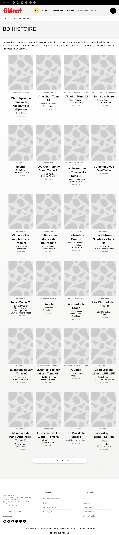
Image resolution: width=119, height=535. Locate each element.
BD (15, 18)
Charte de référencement (68, 528)
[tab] (37, 10)
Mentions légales (46, 528)
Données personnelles (31, 528)
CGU (56, 528)
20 (62, 460)
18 (51, 460)
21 (68, 460)
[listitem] (14, 2)
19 (57, 460)
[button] (83, 2)
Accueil (7, 18)
